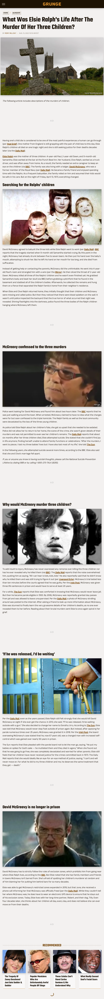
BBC (27, 166)
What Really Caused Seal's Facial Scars (90, 978)
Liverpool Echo (66, 579)
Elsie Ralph (8, 156)
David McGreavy (77, 166)
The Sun (91, 444)
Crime (5, 13)
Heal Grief (12, 144)
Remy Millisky (10, 33)
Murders (16, 13)
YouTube (97, 242)
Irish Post (75, 582)
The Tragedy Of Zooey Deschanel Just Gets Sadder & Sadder (13, 981)
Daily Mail (19, 150)
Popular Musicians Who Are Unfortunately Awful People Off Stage (39, 981)
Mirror (58, 272)
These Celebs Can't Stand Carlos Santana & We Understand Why (63, 981)
